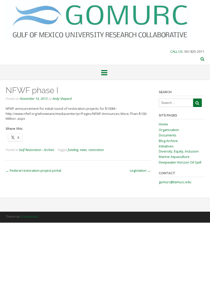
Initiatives (166, 146)
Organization (169, 129)
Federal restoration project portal (33, 170)
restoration (96, 150)
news (83, 150)
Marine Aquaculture (174, 156)
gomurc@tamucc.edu (175, 182)
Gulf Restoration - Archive (36, 150)
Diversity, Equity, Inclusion (179, 151)
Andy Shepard (62, 98)
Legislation (140, 170)
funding (73, 150)
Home (163, 124)
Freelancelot (29, 216)
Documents (167, 135)
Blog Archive (168, 140)
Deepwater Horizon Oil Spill (180, 162)
